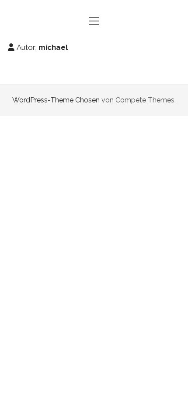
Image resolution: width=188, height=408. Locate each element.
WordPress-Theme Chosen (56, 100)
